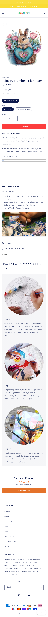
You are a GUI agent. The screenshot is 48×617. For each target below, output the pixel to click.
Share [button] (6, 255)
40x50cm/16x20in (10, 101)
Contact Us (8, 516)
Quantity (4, 114)
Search (6, 546)
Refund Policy (9, 526)
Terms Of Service (10, 541)
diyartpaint (21, 613)
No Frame (7, 109)
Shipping (4, 93)
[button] (2, 12)
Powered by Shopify (28, 613)
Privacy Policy (9, 521)
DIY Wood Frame (23, 109)
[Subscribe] (41, 587)
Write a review (24, 490)
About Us (7, 511)
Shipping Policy (10, 536)
